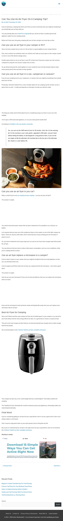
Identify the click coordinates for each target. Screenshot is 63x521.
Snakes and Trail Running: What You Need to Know (17, 492)
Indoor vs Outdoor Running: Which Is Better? (14, 489)
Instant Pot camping (23, 33)
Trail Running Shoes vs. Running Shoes (13, 495)
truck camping (30, 195)
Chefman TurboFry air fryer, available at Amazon (32, 330)
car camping (20, 195)
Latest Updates (53, 513)
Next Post (57, 465)
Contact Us (16, 513)
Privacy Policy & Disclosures (29, 513)
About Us (8, 513)
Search (4, 501)
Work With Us (43, 513)
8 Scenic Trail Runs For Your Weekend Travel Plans (17, 486)
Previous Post (7, 465)
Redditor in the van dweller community (21, 124)
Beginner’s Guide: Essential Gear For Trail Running (17, 483)
